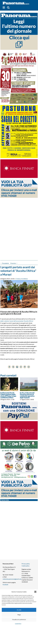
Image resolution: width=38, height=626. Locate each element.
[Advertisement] (19, 226)
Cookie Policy (18, 623)
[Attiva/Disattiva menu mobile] (4, 7)
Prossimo (13, 263)
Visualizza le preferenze (19, 619)
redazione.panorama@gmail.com (12, 579)
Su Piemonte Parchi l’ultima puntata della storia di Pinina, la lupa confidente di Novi (8, 395)
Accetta (19, 610)
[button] (35, 592)
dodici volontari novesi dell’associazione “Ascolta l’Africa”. (16, 321)
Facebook (5, 584)
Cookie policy (25, 566)
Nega (19, 614)
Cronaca (18, 278)
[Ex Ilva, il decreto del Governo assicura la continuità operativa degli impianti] (29, 384)
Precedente (5, 263)
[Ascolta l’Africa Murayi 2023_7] (19, 294)
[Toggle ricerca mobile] (8, 7)
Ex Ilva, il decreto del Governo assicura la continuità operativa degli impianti (27, 395)
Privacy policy (26, 563)
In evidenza (24, 278)
